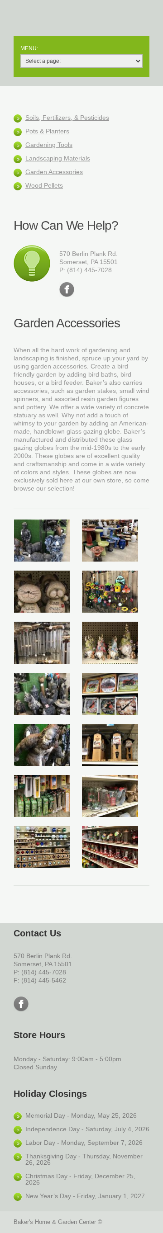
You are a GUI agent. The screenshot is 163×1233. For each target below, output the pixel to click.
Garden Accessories (54, 171)
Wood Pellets (44, 185)
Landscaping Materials (57, 158)
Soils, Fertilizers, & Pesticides (67, 117)
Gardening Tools (48, 144)
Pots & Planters (47, 131)
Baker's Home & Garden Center (59, 18)
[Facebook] (66, 289)
